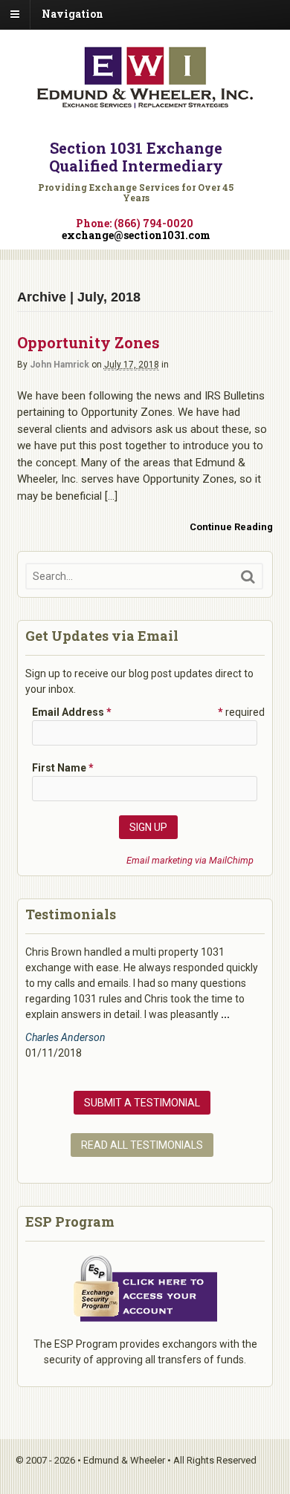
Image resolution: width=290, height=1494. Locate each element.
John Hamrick (59, 364)
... (225, 1014)
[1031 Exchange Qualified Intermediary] (145, 102)
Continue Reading (231, 526)
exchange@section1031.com (136, 235)
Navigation (72, 14)
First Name (63, 768)
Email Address (72, 712)
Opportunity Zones (88, 342)
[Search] (247, 576)
